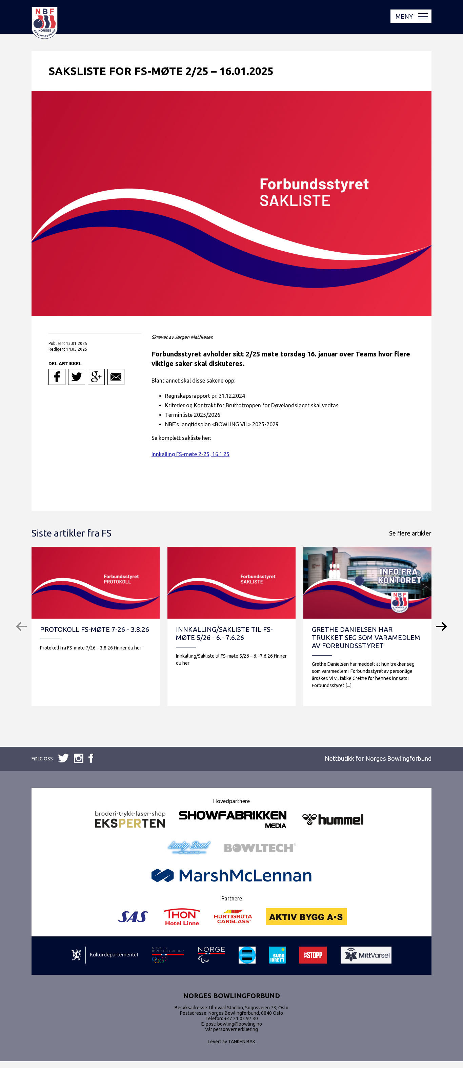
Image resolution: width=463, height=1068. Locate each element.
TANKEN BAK (241, 1041)
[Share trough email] (115, 377)
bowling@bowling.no (239, 1024)
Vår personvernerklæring (231, 1029)
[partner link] (130, 820)
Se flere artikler (410, 533)
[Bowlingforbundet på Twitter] (78, 759)
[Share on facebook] (56, 377)
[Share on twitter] (76, 377)
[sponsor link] (105, 956)
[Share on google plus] (96, 377)
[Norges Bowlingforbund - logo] (45, 23)
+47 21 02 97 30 (241, 1018)
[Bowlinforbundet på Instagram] (90, 759)
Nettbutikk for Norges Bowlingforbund (378, 758)
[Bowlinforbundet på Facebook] (63, 758)
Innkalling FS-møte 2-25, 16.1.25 (190, 454)
